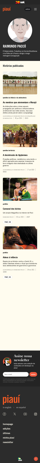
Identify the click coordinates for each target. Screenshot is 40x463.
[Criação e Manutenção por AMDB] (20, 459)
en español (21, 407)
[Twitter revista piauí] (14, 414)
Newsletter (8, 442)
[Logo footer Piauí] (20, 400)
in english (7, 407)
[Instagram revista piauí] (35, 414)
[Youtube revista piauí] (25, 414)
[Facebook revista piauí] (4, 414)
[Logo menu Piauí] (7, 9)
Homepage (8, 424)
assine (33, 374)
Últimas (6, 433)
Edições (6, 428)
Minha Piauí (8, 437)
